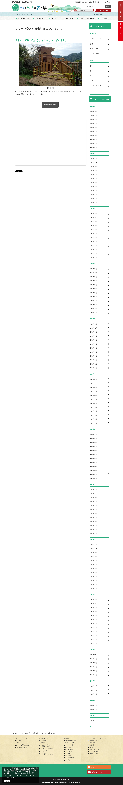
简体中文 (99, 2)
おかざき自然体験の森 (71, 758)
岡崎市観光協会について (22, 747)
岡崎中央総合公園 (94, 749)
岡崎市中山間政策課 (50, 104)
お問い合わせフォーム (98, 772)
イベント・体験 (69, 745)
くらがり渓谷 (68, 751)
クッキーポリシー (30, 775)
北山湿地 (67, 760)
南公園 (91, 747)
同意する (6, 781)
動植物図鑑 (68, 747)
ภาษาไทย (107, 2)
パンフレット (95, 767)
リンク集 (18, 740)
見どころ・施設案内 (70, 743)
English (84, 2)
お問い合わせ (19, 743)
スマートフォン (61, 779)
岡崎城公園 (93, 743)
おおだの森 (68, 755)
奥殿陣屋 (92, 745)
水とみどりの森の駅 (95, 753)
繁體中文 (91, 2)
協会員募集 (44, 740)
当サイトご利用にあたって (23, 745)
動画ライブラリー (45, 751)
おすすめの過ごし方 (70, 740)
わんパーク (68, 753)
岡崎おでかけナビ (94, 740)
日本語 (78, 2)
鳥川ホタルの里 (69, 749)
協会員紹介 (44, 743)
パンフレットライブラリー (48, 749)
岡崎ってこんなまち (120, 32)
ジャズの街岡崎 (94, 751)
